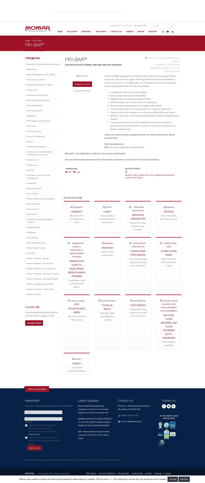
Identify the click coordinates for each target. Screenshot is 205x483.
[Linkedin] (173, 32)
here (111, 479)
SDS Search (116, 25)
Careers (129, 31)
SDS (70, 172)
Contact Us (116, 31)
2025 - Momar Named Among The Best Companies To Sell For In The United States (94, 434)
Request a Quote (82, 84)
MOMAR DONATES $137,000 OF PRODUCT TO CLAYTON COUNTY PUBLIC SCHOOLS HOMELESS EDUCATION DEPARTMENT (95, 422)
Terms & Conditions (107, 473)
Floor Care (152, 58)
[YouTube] (168, 32)
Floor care (176, 68)
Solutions (72, 31)
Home (60, 31)
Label (78, 172)
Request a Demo (82, 90)
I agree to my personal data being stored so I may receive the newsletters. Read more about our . (42, 430)
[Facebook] (163, 32)
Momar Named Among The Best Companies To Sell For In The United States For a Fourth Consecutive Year (93, 409)
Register (153, 31)
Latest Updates (88, 400)
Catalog (147, 11)
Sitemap (158, 473)
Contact (167, 473)
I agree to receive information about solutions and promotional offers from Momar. (44, 440)
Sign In (141, 31)
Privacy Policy (33, 434)
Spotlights (101, 31)
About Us (128, 25)
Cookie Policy (137, 473)
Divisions (85, 31)
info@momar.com (134, 421)
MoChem (176, 71)
